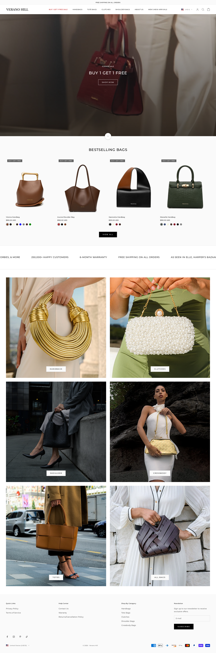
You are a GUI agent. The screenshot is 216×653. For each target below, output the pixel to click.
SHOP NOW (108, 82)
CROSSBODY (159, 473)
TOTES (56, 577)
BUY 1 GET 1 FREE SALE (58, 9)
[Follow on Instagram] (13, 636)
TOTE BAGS (91, 9)
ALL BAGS (159, 577)
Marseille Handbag (167, 217)
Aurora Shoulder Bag (65, 217)
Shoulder (56, 473)
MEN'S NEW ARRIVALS (157, 9)
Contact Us (63, 608)
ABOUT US (139, 9)
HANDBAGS (77, 9)
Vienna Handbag (13, 217)
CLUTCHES (106, 9)
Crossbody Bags (128, 625)
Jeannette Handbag (117, 217)
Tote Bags (125, 613)
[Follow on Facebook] (7, 636)
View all (108, 234)
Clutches (160, 369)
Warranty (63, 613)
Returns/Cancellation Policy (71, 617)
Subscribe (184, 627)
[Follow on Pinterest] (20, 636)
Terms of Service (13, 613)
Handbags (126, 608)
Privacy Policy (12, 608)
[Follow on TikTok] (27, 636)
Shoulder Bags (128, 621)
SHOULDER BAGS (123, 9)
